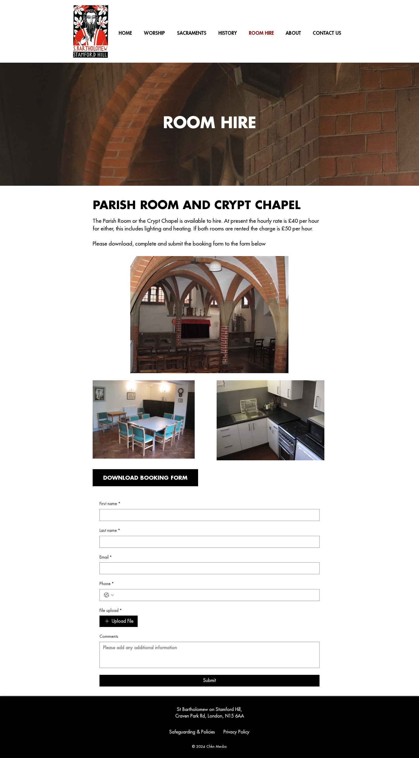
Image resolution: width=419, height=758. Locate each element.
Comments (108, 636)
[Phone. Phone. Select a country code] (109, 595)
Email (105, 557)
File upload (110, 610)
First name (109, 504)
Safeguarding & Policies (192, 732)
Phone (106, 584)
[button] (227, 33)
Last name (109, 530)
